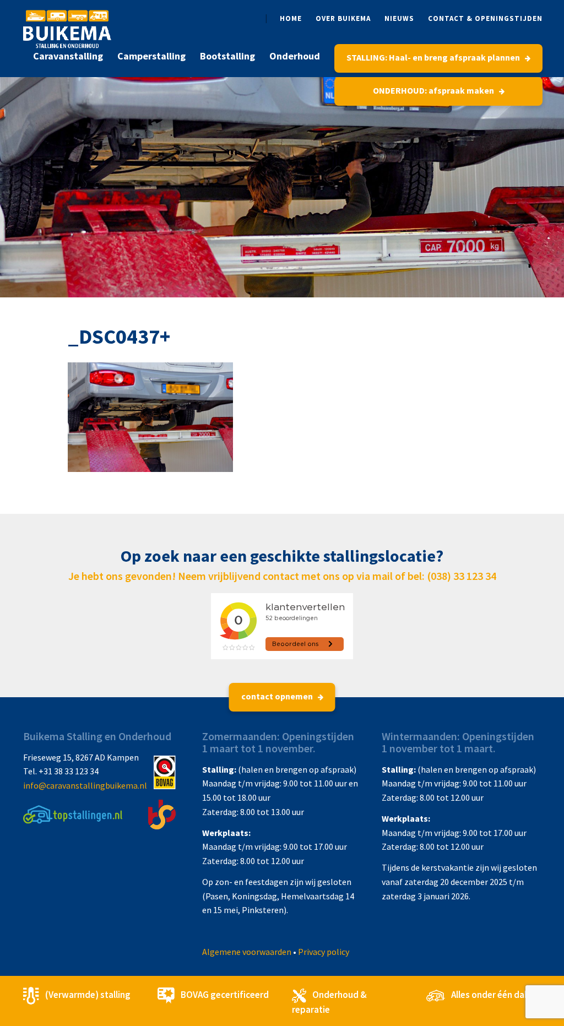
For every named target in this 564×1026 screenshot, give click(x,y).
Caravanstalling (68, 56)
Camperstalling (151, 56)
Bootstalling (227, 56)
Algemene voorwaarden (246, 951)
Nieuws (399, 18)
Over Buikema (343, 18)
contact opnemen (277, 696)
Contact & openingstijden (485, 18)
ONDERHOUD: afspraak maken (434, 90)
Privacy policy (323, 951)
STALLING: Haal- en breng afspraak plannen (434, 57)
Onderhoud (294, 56)
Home (291, 18)
